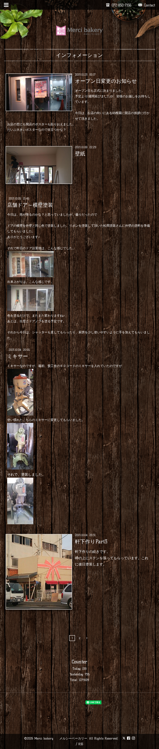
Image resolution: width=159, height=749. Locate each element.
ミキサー (17, 356)
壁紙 (80, 154)
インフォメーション (79, 55)
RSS (80, 744)
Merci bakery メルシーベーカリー (60, 738)
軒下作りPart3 (91, 541)
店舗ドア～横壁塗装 (30, 205)
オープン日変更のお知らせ (106, 81)
